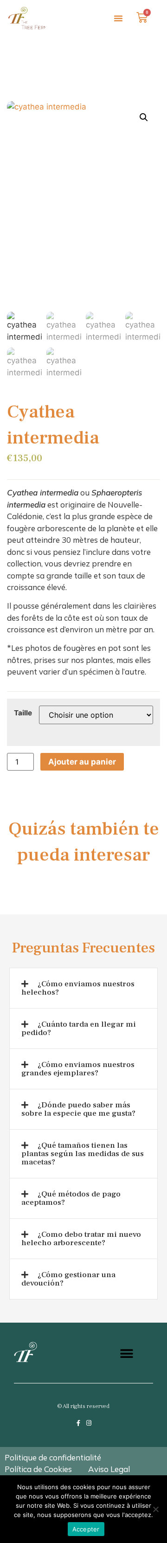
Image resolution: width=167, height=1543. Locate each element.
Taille (23, 712)
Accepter (86, 1529)
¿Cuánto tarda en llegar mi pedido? (78, 1028)
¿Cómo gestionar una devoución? (68, 1279)
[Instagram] (89, 1423)
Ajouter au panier (82, 761)
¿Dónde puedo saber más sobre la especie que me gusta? (78, 1109)
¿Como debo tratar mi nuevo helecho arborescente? (81, 1238)
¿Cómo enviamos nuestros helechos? (78, 988)
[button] (118, 18)
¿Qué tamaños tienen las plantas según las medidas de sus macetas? (82, 1153)
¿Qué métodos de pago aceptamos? (71, 1198)
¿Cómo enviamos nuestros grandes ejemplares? (78, 1069)
